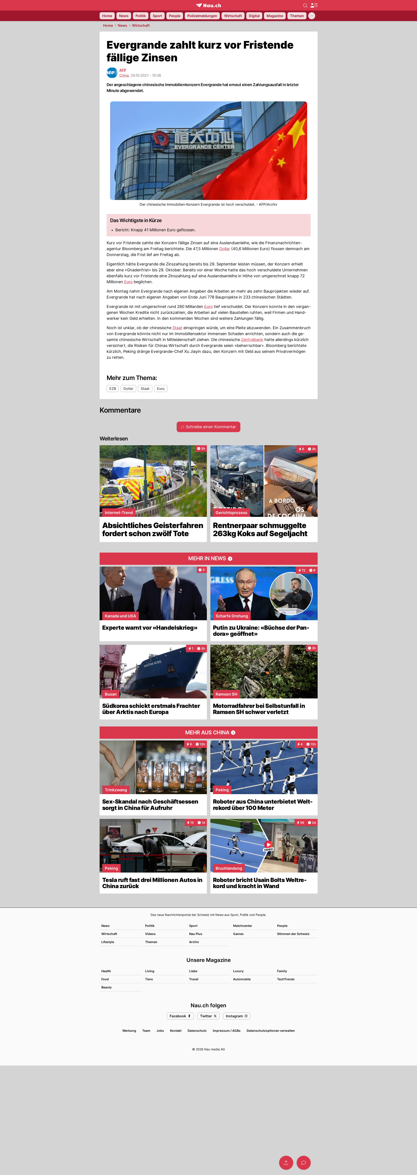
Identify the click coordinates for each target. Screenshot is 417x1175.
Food (105, 979)
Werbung (129, 1030)
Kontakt (175, 1030)
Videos (150, 934)
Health (106, 971)
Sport (193, 926)
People (282, 926)
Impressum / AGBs (227, 1030)
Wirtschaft (141, 25)
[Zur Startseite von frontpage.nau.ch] (208, 5)
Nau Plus (195, 934)
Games (238, 934)
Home (108, 25)
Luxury (238, 971)
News (122, 25)
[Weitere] (311, 15)
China (124, 75)
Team (146, 1030)
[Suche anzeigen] (305, 5)
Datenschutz (197, 1030)
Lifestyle (107, 942)
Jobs (160, 1030)
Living (149, 971)
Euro (128, 281)
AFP (122, 70)
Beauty (106, 987)
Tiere (149, 979)
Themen (151, 942)
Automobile (242, 979)
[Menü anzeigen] (314, 5)
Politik (150, 926)
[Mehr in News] (209, 559)
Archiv (194, 942)
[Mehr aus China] (209, 732)
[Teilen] (286, 1163)
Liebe (193, 971)
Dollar (224, 248)
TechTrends (286, 979)
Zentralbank (252, 339)
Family (282, 971)
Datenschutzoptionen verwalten (271, 1030)
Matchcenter (242, 926)
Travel (193, 979)
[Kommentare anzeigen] (304, 1163)
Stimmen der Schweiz (293, 934)
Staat (177, 327)
